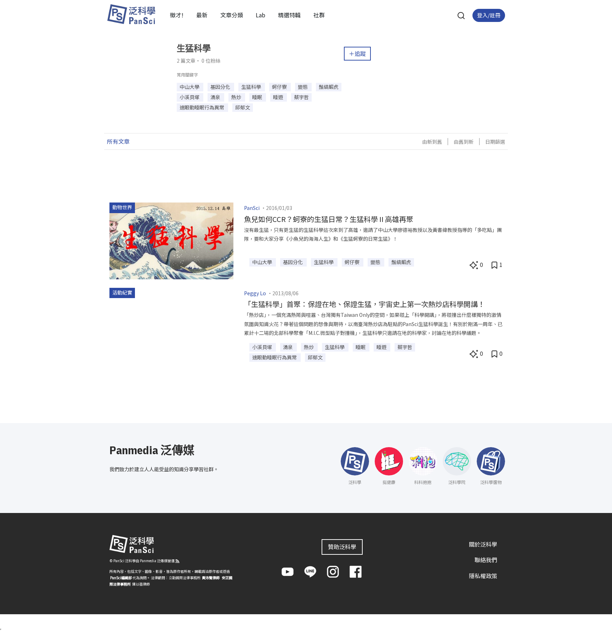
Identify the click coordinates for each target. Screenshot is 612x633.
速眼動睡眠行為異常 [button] (202, 107)
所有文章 (118, 141)
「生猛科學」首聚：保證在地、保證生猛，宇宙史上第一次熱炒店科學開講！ (364, 304)
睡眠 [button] (257, 97)
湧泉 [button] (215, 97)
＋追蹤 (357, 53)
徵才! (176, 15)
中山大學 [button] (190, 86)
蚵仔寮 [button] (280, 86)
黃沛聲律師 (211, 577)
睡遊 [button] (278, 97)
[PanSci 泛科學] (131, 14)
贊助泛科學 (342, 546)
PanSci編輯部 (121, 577)
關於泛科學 (483, 544)
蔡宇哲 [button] (301, 97)
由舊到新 (464, 141)
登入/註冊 (488, 15)
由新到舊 (432, 141)
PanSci (252, 207)
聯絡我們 (486, 559)
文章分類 (231, 15)
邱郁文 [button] (242, 107)
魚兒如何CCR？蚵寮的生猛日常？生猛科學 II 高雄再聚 (328, 219)
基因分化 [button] (220, 86)
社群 (319, 15)
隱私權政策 (483, 575)
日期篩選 (495, 141)
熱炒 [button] (236, 97)
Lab (260, 15)
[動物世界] (171, 240)
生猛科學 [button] (251, 86)
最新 (202, 15)
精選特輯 (289, 15)
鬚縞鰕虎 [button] (329, 86)
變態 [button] (303, 86)
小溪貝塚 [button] (190, 97)
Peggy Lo (255, 293)
